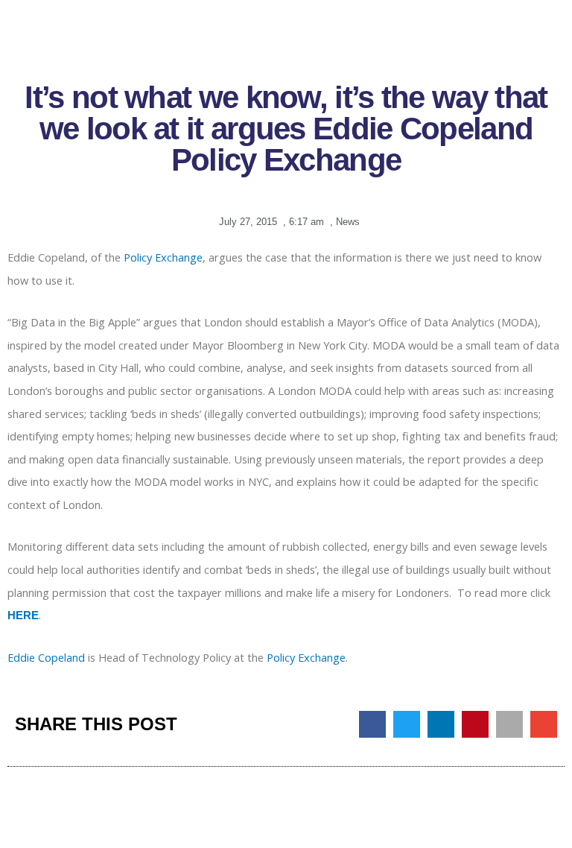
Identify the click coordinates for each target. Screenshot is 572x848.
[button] (372, 724)
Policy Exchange (163, 257)
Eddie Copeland (46, 657)
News (348, 221)
